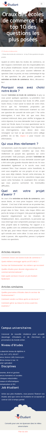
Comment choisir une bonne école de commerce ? (21, 257)
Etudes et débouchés (10, 51)
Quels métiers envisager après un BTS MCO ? (20, 261)
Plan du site (23, 431)
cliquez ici (24, 136)
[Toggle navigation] (41, 4)
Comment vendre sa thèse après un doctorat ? (20, 299)
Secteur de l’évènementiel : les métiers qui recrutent (22, 265)
